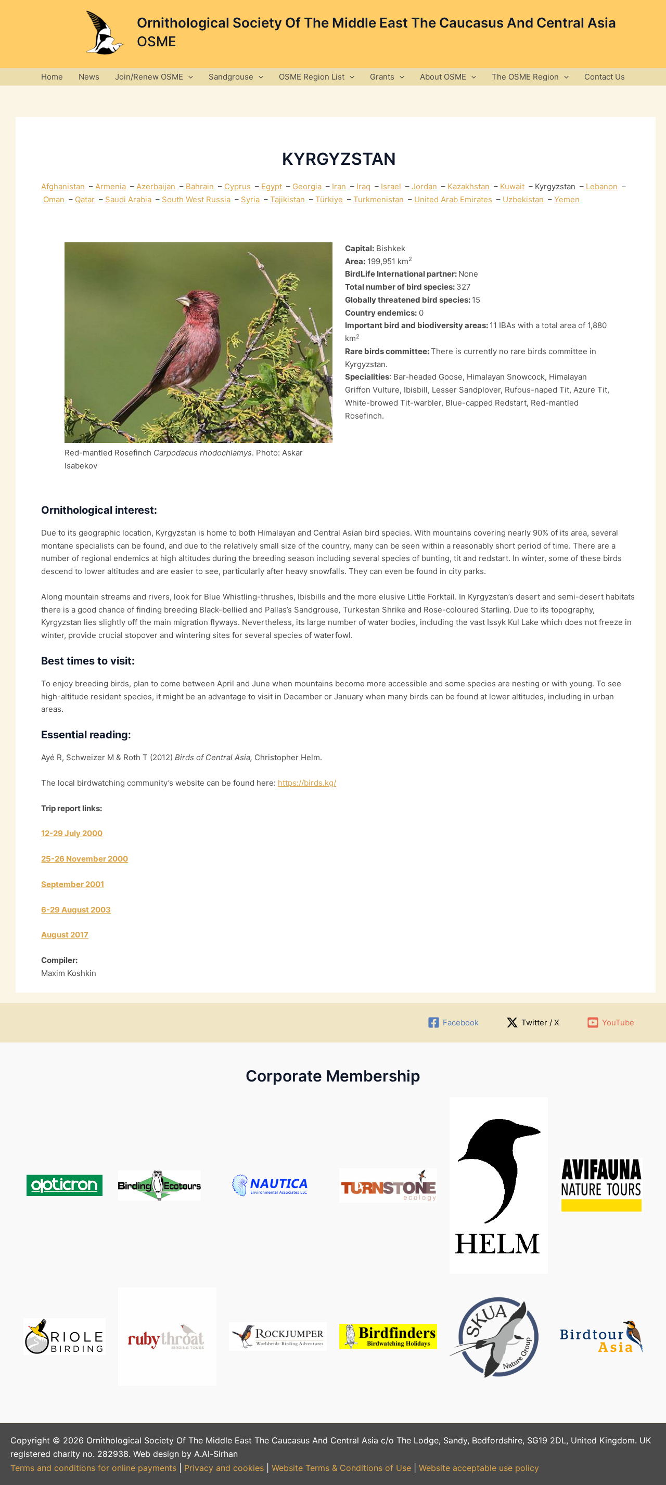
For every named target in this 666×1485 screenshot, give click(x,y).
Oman (54, 199)
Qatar (85, 199)
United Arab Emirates (453, 199)
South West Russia (196, 199)
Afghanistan (63, 186)
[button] (188, 76)
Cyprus (237, 186)
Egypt (271, 186)
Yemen (567, 199)
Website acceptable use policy (479, 1468)
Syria (250, 199)
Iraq (363, 186)
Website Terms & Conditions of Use (341, 1468)
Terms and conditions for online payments (93, 1468)
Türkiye (329, 199)
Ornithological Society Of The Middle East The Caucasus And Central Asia (376, 23)
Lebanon (602, 186)
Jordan (424, 186)
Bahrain (200, 186)
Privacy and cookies (225, 1468)
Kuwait (512, 186)
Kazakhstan (468, 186)
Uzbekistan (523, 199)
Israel (391, 186)
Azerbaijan (155, 186)
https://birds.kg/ (307, 783)
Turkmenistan (378, 199)
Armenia (110, 186)
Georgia (307, 186)
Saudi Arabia (128, 199)
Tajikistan (287, 199)
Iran (339, 186)
